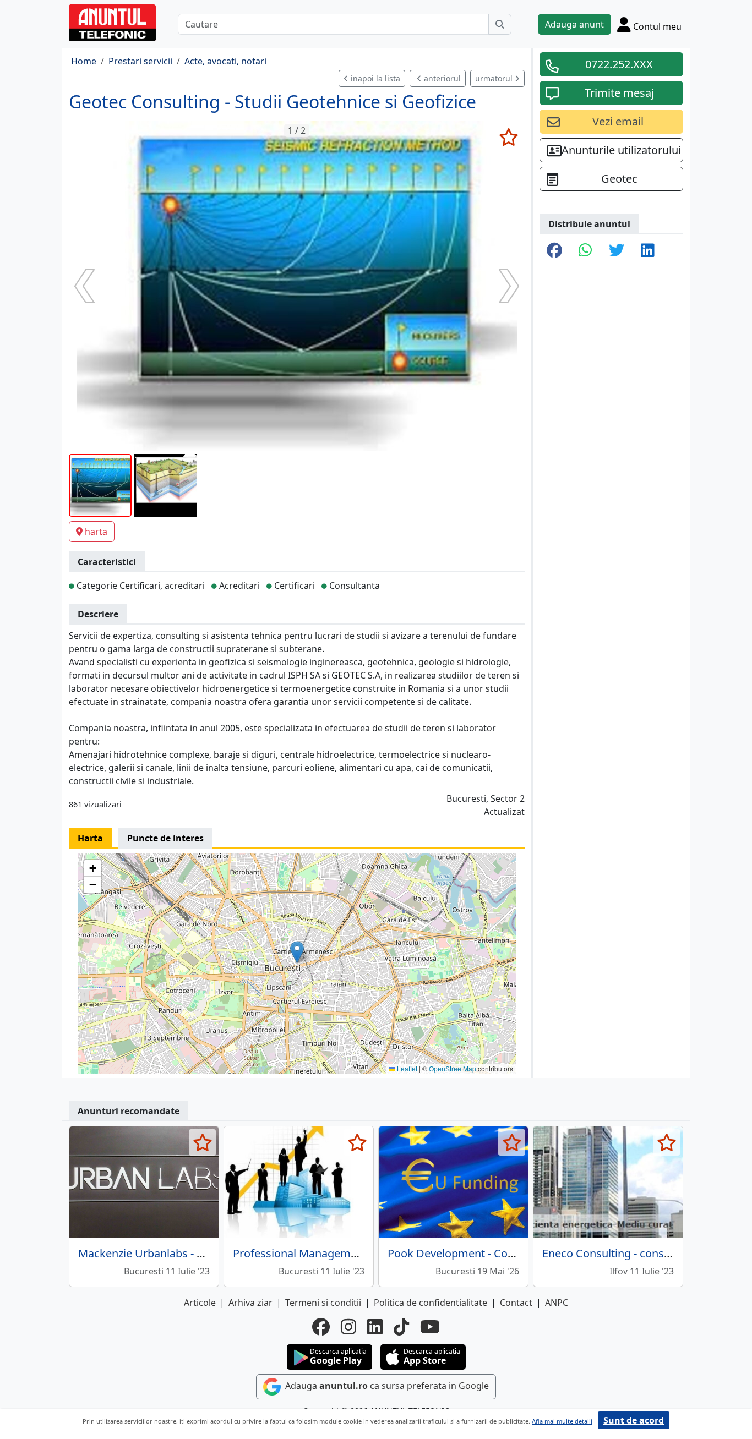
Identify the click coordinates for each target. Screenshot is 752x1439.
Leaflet (406, 1068)
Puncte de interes (165, 838)
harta (96, 532)
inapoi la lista (374, 78)
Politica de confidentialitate (430, 1302)
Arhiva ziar (250, 1302)
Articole (200, 1302)
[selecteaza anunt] (508, 137)
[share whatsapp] (585, 251)
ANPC (556, 1302)
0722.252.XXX (619, 64)
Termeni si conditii (323, 1302)
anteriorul (441, 78)
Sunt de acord (633, 1420)
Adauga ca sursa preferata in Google (386, 1386)
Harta (90, 838)
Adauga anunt (574, 24)
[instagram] (348, 1327)
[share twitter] (616, 251)
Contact (516, 1302)
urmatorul (495, 78)
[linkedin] (375, 1327)
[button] (297, 952)
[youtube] (430, 1327)
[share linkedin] (648, 251)
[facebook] (321, 1327)
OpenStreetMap (452, 1068)
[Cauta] (499, 24)
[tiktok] (401, 1327)
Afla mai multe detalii (562, 1421)
